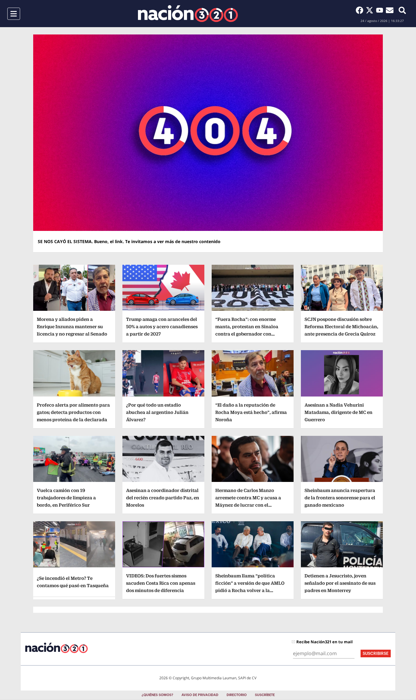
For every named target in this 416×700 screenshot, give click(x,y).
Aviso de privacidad (200, 695)
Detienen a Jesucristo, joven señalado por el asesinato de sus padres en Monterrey (340, 583)
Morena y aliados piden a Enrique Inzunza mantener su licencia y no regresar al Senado (72, 326)
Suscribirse (376, 653)
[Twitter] (371, 10)
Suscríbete (265, 695)
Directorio (237, 695)
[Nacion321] (188, 13)
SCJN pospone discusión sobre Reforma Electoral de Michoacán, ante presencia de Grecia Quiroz (341, 326)
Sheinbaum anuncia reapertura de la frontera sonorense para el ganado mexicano (340, 498)
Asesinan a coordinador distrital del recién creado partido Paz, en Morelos (162, 498)
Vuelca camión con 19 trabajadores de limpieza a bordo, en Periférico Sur (66, 498)
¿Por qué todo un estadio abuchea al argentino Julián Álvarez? (157, 412)
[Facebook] (361, 10)
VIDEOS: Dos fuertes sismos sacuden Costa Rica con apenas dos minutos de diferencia (160, 583)
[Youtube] (381, 10)
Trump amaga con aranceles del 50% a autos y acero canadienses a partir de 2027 (162, 326)
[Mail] (389, 10)
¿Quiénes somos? (157, 695)
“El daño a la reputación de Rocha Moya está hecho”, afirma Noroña (251, 412)
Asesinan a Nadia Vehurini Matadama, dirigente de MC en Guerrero (338, 412)
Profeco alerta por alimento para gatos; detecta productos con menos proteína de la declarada (73, 412)
